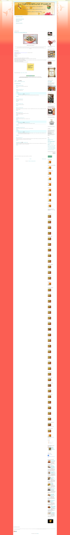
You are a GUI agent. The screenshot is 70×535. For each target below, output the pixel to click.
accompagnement (18, 81)
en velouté (26, 72)
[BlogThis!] (19, 80)
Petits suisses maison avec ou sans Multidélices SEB (53, 489)
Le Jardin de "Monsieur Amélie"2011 (51, 147)
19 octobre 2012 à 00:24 (20, 107)
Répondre (17, 87)
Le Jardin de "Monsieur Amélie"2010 (51, 148)
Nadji (16, 112)
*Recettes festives (17, 21)
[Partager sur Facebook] (20, 80)
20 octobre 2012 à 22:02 (27, 122)
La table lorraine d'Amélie (50, 454)
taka (16, 137)
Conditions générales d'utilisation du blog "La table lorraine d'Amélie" (51, 141)
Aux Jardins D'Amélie (51, 447)
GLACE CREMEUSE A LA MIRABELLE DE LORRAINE (53, 472)
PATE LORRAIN (50, 81)
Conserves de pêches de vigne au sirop (53, 460)
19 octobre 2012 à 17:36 (20, 112)
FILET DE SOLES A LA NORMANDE (53, 512)
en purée (21, 72)
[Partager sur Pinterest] (21, 80)
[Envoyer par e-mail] (18, 80)
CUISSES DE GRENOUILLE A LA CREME (53, 478)
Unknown (17, 89)
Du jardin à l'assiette (22, 81)
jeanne (17, 107)
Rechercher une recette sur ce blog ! (51, 145)
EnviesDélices (17, 127)
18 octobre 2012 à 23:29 (20, 103)
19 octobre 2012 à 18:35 (22, 127)
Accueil (48, 138)
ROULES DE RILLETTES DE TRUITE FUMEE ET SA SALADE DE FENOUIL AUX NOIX (53, 466)
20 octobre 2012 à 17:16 (19, 137)
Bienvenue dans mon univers (19, 16)
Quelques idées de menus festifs (51, 146)
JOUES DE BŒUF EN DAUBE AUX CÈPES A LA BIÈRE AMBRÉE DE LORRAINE (53, 507)
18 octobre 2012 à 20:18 (20, 85)
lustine (17, 103)
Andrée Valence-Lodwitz (20, 122)
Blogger (37, 533)
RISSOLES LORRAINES (52, 483)
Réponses (18, 92)
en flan (23, 72)
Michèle (17, 85)
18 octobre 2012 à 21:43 (21, 89)
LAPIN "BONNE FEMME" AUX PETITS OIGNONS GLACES (53, 495)
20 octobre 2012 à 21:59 (25, 142)
